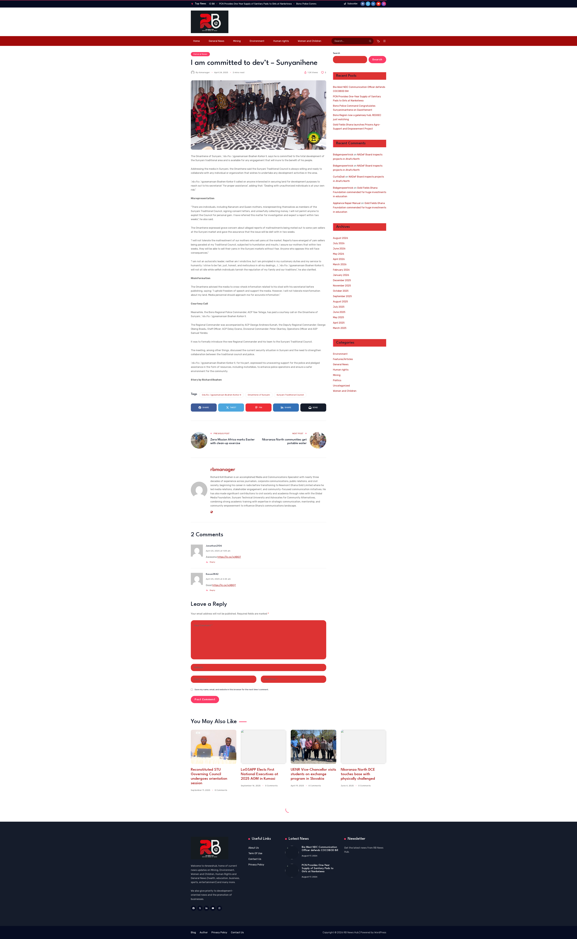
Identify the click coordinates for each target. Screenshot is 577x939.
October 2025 (340, 290)
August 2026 (340, 238)
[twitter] (368, 4)
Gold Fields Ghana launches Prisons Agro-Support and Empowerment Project (356, 126)
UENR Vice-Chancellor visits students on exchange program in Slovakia (313, 774)
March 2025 (339, 328)
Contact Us (254, 859)
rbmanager (204, 72)
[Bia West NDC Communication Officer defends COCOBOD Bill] (292, 852)
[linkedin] (373, 4)
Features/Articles (343, 359)
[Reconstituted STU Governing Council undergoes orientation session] (213, 747)
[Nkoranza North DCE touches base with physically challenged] (363, 747)
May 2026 (338, 253)
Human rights (340, 369)
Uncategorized (341, 385)
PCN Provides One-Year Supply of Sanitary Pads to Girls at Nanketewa (357, 98)
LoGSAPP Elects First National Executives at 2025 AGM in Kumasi (259, 774)
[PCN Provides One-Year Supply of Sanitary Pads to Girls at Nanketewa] (292, 870)
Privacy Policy (256, 864)
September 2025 (342, 296)
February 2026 (341, 269)
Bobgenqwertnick (343, 154)
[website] (211, 512)
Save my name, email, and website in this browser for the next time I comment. (232, 689)
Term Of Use (255, 853)
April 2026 (339, 259)
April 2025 (339, 322)
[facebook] (362, 4)
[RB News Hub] (209, 22)
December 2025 (342, 280)
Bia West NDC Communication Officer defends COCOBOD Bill (359, 89)
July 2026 (339, 243)
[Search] (370, 41)
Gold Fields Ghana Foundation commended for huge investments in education (359, 192)
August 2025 (340, 301)
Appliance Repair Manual (346, 203)
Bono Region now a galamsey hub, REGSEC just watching (357, 117)
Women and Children (344, 390)
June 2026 (339, 248)
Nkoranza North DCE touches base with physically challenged (358, 774)
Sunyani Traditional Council (290, 395)
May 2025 (338, 317)
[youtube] (378, 4)
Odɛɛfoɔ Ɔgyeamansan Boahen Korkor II (221, 395)
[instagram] (384, 4)
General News (200, 54)
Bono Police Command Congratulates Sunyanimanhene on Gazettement (354, 107)
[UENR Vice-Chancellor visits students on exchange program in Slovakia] (313, 747)
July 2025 (338, 306)
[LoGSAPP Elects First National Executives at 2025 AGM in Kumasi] (263, 747)
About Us (253, 847)
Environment (340, 353)
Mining (336, 375)
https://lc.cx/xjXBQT (229, 557)
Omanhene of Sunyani (259, 395)
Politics (337, 380)
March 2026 (340, 264)
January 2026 (341, 275)
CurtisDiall (339, 176)
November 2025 (342, 285)
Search (336, 53)
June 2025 (339, 312)
